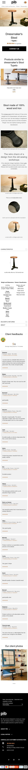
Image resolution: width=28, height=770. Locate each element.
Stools (17, 6)
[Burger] (3, 2)
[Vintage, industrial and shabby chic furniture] (14, 2)
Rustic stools (21, 290)
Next (26, 17)
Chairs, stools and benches (8, 6)
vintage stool (7, 114)
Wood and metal (21, 294)
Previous (1, 17)
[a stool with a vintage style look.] (14, 226)
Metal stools (21, 288)
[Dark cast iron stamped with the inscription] (14, 207)
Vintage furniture (21, 292)
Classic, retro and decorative (20, 285)
